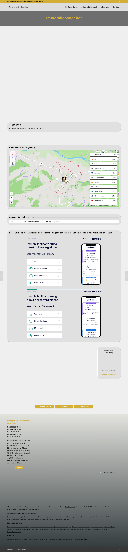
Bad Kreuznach (70, 507)
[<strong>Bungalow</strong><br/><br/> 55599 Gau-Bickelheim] (1, 276)
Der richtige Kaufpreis (47, 539)
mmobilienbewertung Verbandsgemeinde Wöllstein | (94, 517)
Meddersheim (52, 84)
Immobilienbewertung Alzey (59, 519)
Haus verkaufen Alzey (43, 529)
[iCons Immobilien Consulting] (17, 7)
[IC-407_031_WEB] (88, 85)
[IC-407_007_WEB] (88, 75)
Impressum (64, 449)
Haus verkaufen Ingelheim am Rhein (103, 527)
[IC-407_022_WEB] (75, 85)
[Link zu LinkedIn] (119, 1)
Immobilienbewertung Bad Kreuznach (19, 517)
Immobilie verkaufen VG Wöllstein (81, 529)
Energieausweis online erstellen (18, 527)
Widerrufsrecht (64, 454)
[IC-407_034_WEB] (100, 85)
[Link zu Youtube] (116, 1)
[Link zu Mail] (113, 1)
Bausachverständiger (14, 532)
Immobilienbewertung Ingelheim (44, 517)
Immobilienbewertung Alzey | (17, 519)
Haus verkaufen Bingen (63, 527)
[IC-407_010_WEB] (100, 75)
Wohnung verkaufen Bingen (81, 527)
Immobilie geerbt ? (80, 539)
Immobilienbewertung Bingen (65, 517)
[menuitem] (71, 7)
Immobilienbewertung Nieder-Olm (38, 519)
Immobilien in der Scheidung (28, 539)
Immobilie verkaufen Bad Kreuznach (42, 527)
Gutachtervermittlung (100, 529)
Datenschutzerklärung (64, 452)
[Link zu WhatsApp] (110, 1)
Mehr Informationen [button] (55, 477)
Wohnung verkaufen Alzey (60, 529)
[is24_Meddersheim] (94, 51)
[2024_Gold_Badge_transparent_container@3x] (109, 459)
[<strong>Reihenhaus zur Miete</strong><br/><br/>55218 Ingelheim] (126, 276)
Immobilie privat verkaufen (64, 539)
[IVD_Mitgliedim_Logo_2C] (109, 432)
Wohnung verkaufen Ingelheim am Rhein (20, 529)
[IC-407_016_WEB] (112, 75)
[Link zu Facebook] (105, 1)
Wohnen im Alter (12, 539)
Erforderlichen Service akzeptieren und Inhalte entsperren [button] (81, 475)
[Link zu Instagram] (108, 1)
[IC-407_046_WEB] (112, 85)
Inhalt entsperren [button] (81, 467)
